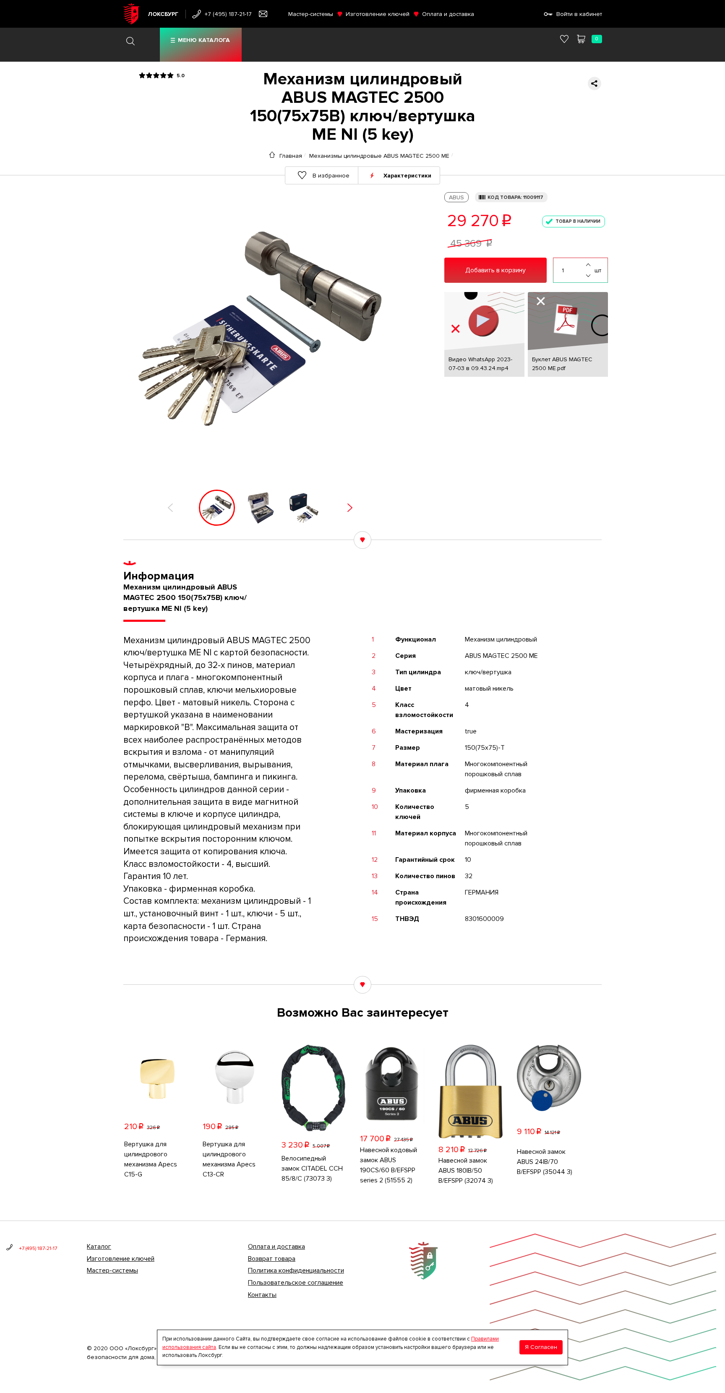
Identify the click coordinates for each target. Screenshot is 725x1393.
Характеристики (407, 175)
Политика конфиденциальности (296, 1270)
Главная (290, 155)
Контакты (262, 1295)
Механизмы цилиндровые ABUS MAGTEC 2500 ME (379, 155)
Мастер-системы (310, 14)
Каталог (99, 1246)
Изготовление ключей (377, 14)
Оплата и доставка (448, 14)
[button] (170, 507)
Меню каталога (204, 40)
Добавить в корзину (495, 270)
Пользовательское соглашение (295, 1282)
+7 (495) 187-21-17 (228, 14)
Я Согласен (541, 1347)
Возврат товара (271, 1259)
